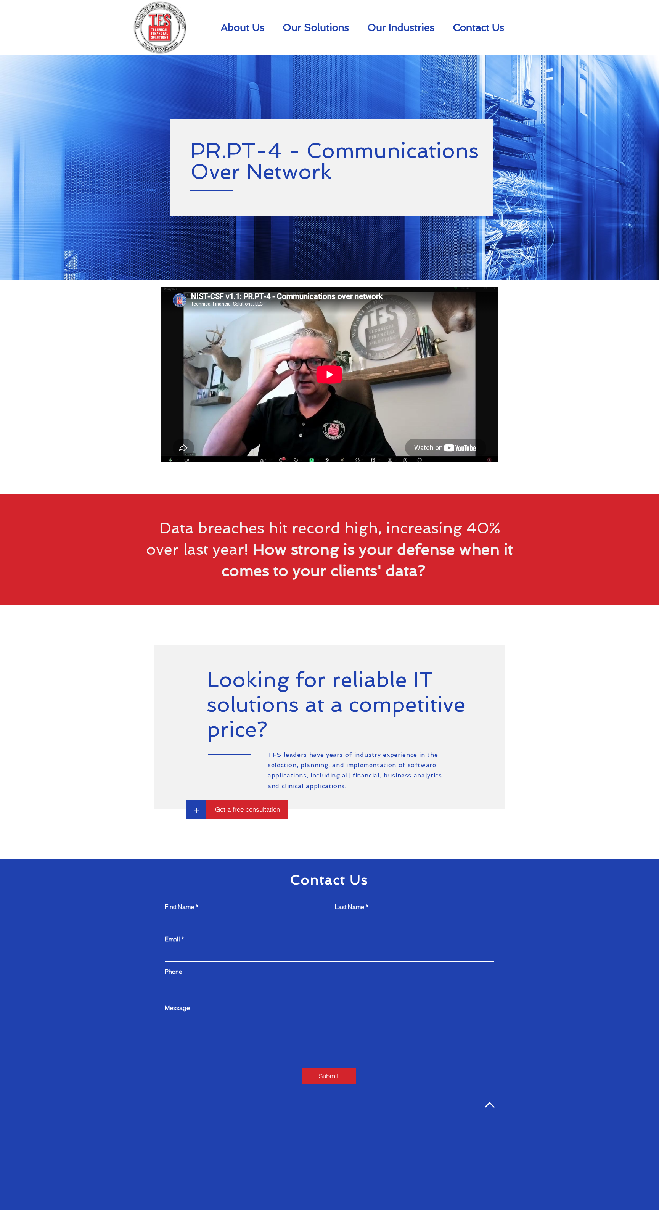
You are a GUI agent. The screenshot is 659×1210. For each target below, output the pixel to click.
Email (172, 939)
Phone (173, 972)
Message (177, 1008)
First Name (179, 907)
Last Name (349, 907)
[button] (196, 809)
